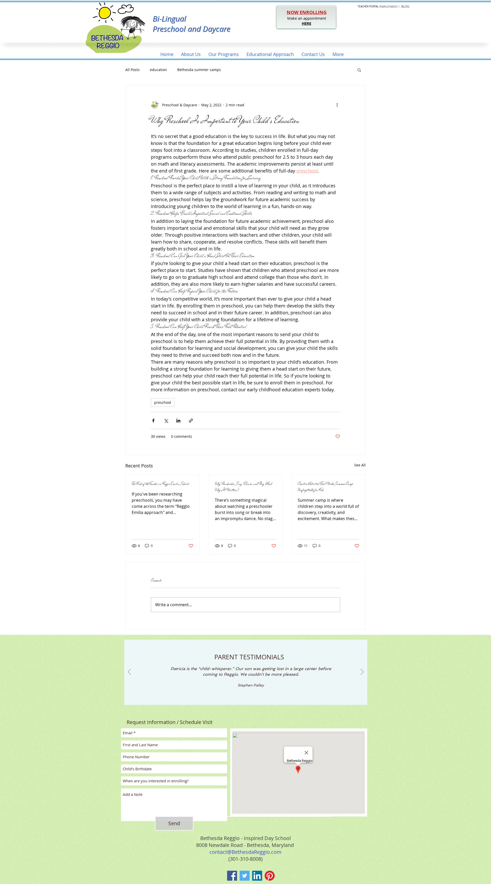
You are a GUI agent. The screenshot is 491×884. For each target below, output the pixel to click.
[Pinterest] (270, 876)
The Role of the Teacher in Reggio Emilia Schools (160, 484)
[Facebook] (232, 876)
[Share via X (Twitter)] (165, 420)
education (158, 69)
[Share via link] (190, 420)
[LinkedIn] (257, 876)
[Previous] (129, 672)
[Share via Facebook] (153, 420)
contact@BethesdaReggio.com (245, 851)
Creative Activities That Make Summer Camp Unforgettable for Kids (325, 487)
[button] (191, 54)
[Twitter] (245, 876)
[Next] (362, 672)
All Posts (132, 69)
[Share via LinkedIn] (178, 420)
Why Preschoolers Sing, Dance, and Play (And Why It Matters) (243, 487)
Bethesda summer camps (199, 69)
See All (360, 465)
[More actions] (337, 105)
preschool (162, 402)
